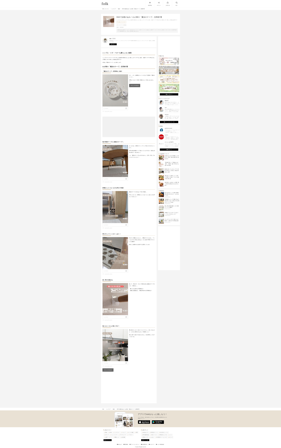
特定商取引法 (144, 444)
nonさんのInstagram (135, 85)
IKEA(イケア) (145, 437)
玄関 (137, 432)
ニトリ (170, 434)
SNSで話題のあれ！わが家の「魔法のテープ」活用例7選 (128, 409)
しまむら (152, 437)
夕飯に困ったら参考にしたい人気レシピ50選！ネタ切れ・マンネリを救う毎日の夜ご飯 (172, 177)
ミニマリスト (117, 432)
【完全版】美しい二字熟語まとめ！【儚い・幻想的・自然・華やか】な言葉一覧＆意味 (172, 164)
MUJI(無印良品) (146, 434)
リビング (124, 432)
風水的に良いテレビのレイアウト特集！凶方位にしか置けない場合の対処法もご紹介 (172, 171)
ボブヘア (107, 434)
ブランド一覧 (146, 440)
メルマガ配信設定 (160, 444)
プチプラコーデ (123, 434)
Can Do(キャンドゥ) (164, 432)
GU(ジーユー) (154, 434)
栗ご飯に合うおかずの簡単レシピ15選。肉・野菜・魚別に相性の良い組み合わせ (172, 157)
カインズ (171, 437)
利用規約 (126, 444)
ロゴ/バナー (152, 444)
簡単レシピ (117, 437)
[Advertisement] (128, 127)
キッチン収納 (130, 432)
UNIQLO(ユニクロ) (163, 434)
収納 (106, 432)
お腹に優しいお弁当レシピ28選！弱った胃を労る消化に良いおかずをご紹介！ (172, 184)
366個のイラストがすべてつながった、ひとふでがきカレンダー (171, 214)
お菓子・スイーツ (108, 437)
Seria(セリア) (145, 432)
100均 (110, 432)
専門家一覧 (169, 149)
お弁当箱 (123, 437)
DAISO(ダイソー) (154, 432)
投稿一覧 (112, 44)
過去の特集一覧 (169, 94)
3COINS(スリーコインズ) (162, 437)
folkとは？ (120, 444)
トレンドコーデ (114, 434)
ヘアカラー (130, 434)
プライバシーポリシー (134, 444)
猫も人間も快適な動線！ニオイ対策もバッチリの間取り (172, 207)
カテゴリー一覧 (108, 440)
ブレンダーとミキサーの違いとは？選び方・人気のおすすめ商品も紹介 (172, 221)
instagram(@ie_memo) (108, 111)
